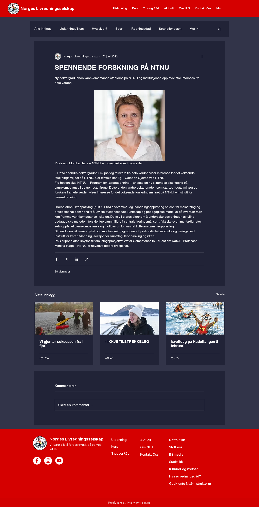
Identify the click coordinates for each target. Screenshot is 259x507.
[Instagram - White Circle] (48, 461)
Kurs (114, 447)
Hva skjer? (99, 29)
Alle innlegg (43, 29)
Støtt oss (175, 447)
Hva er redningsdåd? (185, 476)
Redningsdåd (141, 29)
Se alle (220, 294)
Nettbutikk (177, 440)
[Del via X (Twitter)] (66, 259)
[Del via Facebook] (56, 259)
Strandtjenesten (170, 29)
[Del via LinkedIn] (76, 259)
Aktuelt (145, 440)
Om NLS (146, 447)
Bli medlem (177, 454)
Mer (192, 29)
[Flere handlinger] (202, 56)
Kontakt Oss (149, 454)
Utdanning (119, 440)
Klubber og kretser (183, 469)
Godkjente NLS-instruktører (190, 484)
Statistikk (176, 462)
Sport (119, 29)
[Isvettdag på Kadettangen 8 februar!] (195, 318)
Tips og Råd (120, 453)
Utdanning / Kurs (72, 29)
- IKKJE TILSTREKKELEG (127, 341)
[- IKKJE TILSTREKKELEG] (129, 318)
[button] (219, 28)
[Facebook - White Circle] (37, 461)
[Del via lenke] (86, 259)
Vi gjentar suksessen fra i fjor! (61, 343)
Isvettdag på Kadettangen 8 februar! (194, 343)
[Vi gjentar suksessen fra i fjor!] (64, 318)
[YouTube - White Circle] (59, 461)
